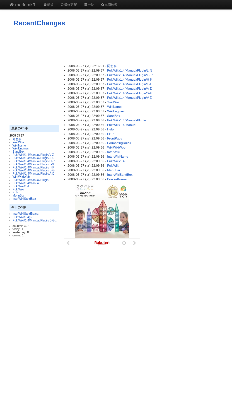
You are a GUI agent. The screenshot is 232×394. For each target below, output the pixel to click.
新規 (50, 4)
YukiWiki (18, 142)
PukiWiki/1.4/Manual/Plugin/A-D (33, 173)
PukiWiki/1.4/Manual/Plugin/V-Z (33, 154)
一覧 (91, 4)
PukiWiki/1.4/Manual (25, 183)
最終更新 (70, 4)
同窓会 (16, 139)
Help (110, 129)
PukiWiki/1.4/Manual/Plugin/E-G (33, 170)
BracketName (117, 179)
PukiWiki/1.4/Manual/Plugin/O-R (33, 161)
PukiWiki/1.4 (20, 186)
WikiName (19, 145)
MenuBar (18, 195)
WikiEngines (20, 148)
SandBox (18, 151)
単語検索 (111, 4)
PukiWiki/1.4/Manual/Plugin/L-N (33, 164)
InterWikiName (117, 156)
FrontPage (114, 138)
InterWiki (113, 152)
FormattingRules (119, 143)
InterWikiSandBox (24, 198)
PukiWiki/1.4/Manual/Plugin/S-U (33, 158)
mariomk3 (24, 4)
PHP (15, 192)
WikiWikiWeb (21, 176)
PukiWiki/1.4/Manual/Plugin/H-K (33, 167)
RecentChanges (39, 23)
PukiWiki (18, 189)
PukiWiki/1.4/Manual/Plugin (30, 180)
